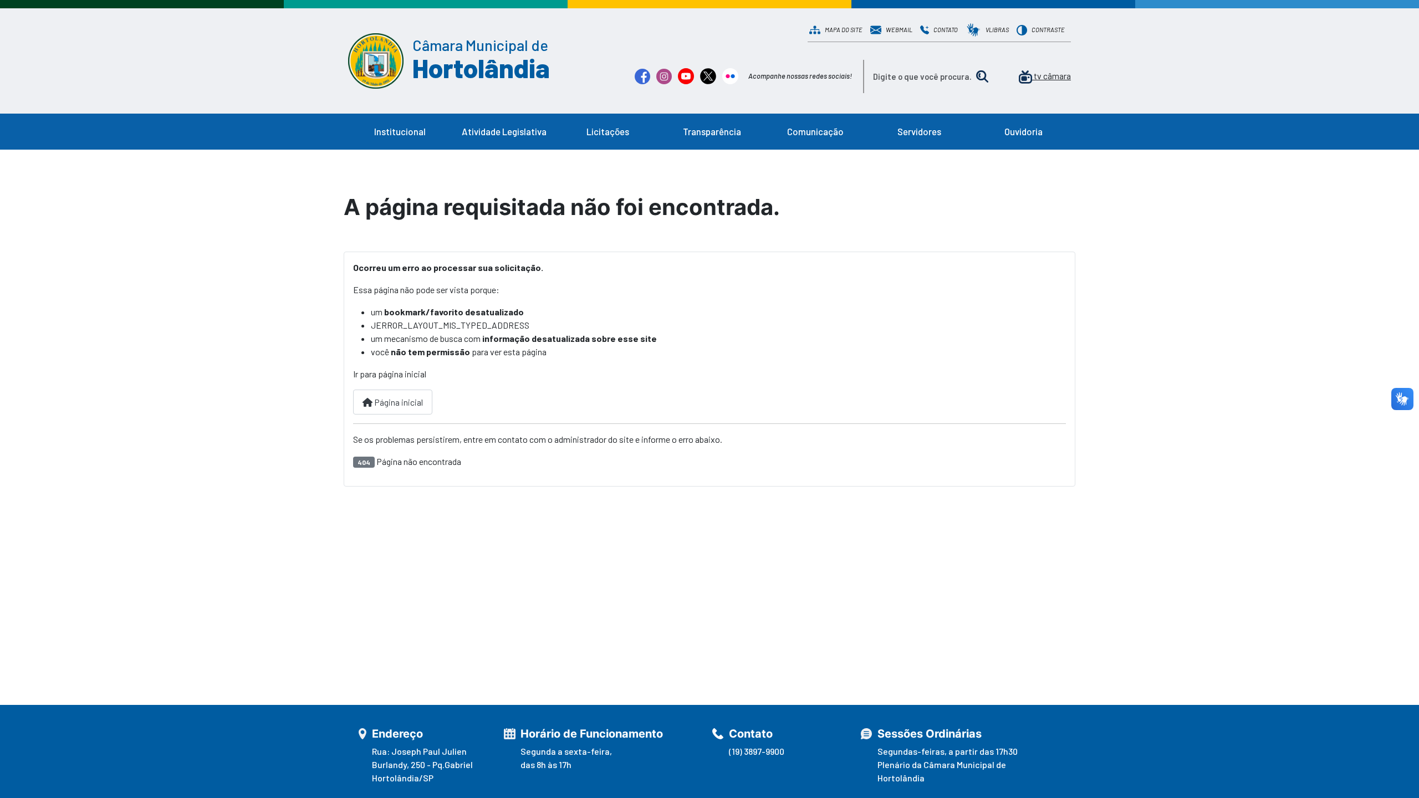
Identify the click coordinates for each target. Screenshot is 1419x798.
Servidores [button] (919, 131)
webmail (899, 29)
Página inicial (397, 402)
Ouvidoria (1023, 131)
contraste (1048, 29)
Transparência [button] (712, 131)
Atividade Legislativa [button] (504, 131)
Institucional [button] (400, 131)
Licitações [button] (607, 131)
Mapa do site (843, 29)
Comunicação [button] (815, 131)
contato (945, 29)
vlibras (997, 29)
